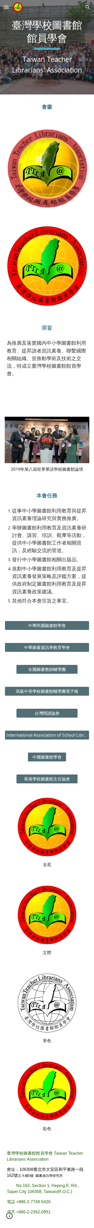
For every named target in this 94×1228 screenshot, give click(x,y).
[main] (47, 47)
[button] (6, 7)
